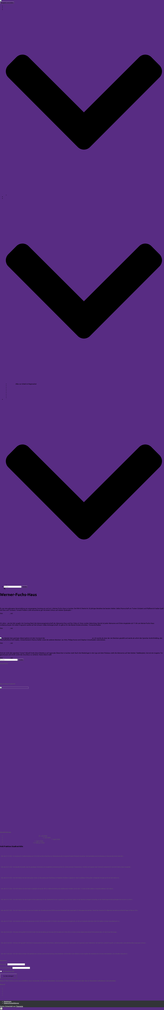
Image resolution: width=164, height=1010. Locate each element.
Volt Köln (7, 995)
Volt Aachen (8, 990)
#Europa (11, 387)
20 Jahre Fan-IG (8, 619)
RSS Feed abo (5, 998)
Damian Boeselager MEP (12, 988)
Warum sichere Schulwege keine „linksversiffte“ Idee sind (23, 837)
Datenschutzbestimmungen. (24, 971)
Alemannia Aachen (16, 600)
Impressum (7, 1001)
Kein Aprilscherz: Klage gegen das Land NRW (19, 841)
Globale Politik (12, 392)
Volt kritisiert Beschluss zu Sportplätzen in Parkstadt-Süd (21, 853)
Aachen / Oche (5, 600)
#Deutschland (12, 391)
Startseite (7, 6)
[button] (84, 193)
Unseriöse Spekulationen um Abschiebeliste (16, 951)
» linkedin (3, 667)
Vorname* (3, 964)
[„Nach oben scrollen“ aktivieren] (1, 1008)
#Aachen (11, 396)
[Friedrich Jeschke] (6, 1)
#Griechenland (13, 389)
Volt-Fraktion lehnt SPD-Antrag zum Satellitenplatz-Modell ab (23, 886)
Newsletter (11, 195)
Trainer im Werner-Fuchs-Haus (17, 649)
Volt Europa (8, 993)
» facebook (4, 670)
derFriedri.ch (28, 600)
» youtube (3, 680)
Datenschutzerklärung (11, 1003)
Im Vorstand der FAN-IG (13, 634)
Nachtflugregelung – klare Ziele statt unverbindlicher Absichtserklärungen (28, 875)
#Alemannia (12, 398)
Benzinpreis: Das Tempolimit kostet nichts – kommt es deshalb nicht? (27, 839)
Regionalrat (12, 384)
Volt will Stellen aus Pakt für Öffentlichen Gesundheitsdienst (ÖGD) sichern (28, 918)
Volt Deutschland (10, 991)
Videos (6, 197)
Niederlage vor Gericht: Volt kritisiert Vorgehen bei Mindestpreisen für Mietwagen (31, 907)
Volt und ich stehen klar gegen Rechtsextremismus (21, 836)
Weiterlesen (76, 610)
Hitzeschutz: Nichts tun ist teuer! (12, 864)
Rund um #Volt (13, 386)
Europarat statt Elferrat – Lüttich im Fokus (18, 843)
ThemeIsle (19, 1006)
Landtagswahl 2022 (14, 585)
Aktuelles (7, 8)
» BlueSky (3, 674)
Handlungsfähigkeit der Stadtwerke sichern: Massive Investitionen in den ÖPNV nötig (31, 896)
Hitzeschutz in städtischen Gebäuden (14, 940)
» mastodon (4, 677)
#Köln (10, 394)
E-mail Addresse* (6, 968)
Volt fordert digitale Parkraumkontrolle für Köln (18, 929)
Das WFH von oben (10, 604)
